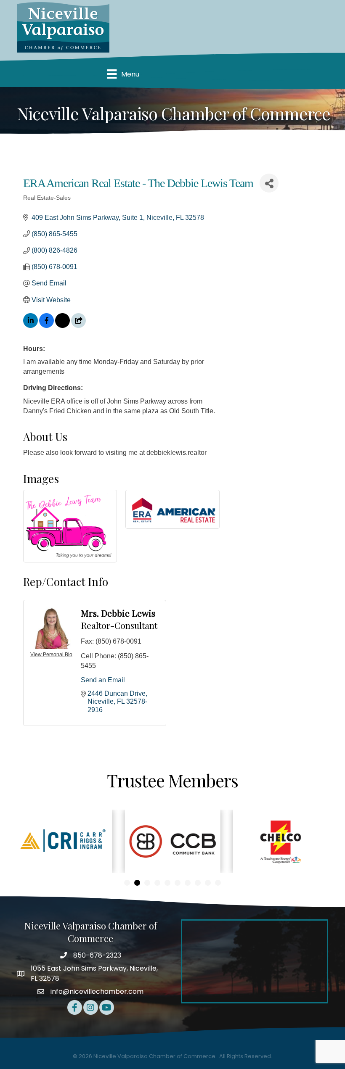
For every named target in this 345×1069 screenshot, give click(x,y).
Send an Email (103, 680)
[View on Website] (78, 325)
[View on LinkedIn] (30, 325)
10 (218, 883)
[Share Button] (269, 183)
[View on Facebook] (46, 325)
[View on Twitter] (62, 325)
